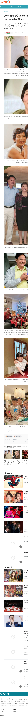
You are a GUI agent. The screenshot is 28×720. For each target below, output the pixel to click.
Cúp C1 (17, 698)
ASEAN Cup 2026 (4, 701)
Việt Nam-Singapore (13, 705)
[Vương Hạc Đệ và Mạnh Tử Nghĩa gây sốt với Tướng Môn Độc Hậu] (13, 496)
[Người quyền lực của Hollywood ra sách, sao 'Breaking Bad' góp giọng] (13, 636)
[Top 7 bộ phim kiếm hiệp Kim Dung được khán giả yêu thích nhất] (13, 591)
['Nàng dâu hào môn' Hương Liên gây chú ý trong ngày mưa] (13, 667)
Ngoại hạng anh (4, 698)
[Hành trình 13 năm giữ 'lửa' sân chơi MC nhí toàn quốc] (13, 542)
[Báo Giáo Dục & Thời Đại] (25, 539)
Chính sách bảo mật (3, 714)
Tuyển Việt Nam (11, 698)
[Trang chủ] (5, 2)
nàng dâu (19, 442)
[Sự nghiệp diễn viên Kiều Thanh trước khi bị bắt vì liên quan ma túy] (13, 652)
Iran (27, 701)
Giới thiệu (2, 711)
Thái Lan (2, 699)
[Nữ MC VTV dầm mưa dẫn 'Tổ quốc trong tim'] (13, 512)
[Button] (11, 33)
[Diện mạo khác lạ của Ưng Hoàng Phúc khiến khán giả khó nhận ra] (12, 454)
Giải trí (6, 12)
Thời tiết (20, 699)
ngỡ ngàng (24, 442)
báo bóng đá (8, 699)
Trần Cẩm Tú (11, 701)
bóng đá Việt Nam (4, 705)
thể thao (23, 701)
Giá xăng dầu (3, 703)
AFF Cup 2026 (17, 701)
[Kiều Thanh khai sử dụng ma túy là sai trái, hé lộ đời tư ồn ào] (13, 575)
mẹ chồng (23, 439)
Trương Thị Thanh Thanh (10, 442)
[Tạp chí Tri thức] (25, 635)
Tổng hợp (14, 711)
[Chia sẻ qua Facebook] (5, 431)
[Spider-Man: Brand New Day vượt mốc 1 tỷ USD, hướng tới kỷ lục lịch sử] (13, 481)
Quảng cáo (2, 715)
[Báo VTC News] (25, 508)
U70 (14, 439)
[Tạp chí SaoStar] (23, 465)
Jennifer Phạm (9, 436)
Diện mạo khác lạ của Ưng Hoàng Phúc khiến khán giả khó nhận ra (12, 463)
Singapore (15, 703)
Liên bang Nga (15, 699)
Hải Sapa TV (9, 703)
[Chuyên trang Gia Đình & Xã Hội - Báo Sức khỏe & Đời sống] (7, 33)
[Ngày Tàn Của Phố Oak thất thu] (13, 557)
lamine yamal (21, 705)
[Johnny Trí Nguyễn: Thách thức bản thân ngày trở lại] (13, 621)
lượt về (20, 703)
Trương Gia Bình (18, 436)
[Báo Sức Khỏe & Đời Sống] (25, 574)
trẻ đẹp (17, 439)
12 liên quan (23, 32)
